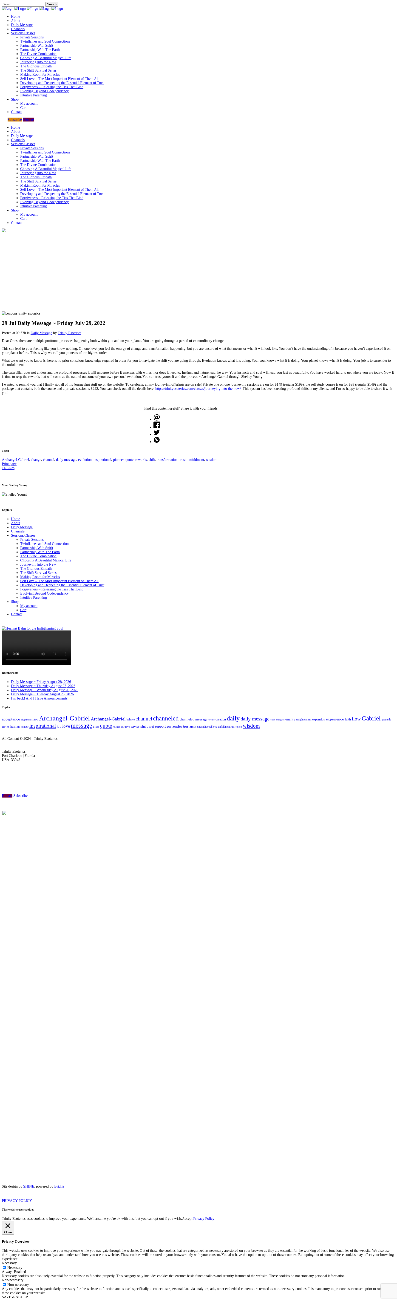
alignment (26, 719)
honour (24, 726)
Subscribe (15, 119)
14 (8, 468)
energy (290, 719)
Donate (28, 119)
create (211, 719)
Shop (15, 602)
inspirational (102, 460)
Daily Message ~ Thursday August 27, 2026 (43, 686)
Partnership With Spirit (36, 548)
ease (272, 719)
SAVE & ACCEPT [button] (16, 1297)
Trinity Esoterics (69, 333)
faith (348, 719)
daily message (66, 460)
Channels (18, 531)
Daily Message (41, 333)
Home (15, 519)
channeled (166, 718)
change (36, 460)
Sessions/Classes (23, 535)
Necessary (14, 1267)
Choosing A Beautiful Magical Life (45, 560)
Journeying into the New (38, 564)
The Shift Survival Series (38, 573)
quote (129, 460)
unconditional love (207, 726)
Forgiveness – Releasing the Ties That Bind (51, 589)
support (160, 726)
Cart (23, 610)
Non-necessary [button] (12, 1280)
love (66, 726)
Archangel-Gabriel (15, 460)
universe (236, 726)
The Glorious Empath (36, 568)
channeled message (193, 719)
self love (125, 727)
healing (15, 726)
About (15, 523)
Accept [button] (187, 1218)
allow (35, 719)
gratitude (386, 719)
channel (48, 460)
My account (28, 606)
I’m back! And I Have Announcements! (39, 698)
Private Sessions (32, 539)
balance (131, 719)
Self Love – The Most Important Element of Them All (59, 581)
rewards (141, 460)
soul (151, 726)
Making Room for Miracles (40, 577)
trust (182, 460)
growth (5, 726)
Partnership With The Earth (40, 552)
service (135, 726)
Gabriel (371, 718)
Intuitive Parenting (33, 597)
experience (335, 719)
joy (59, 726)
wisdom (211, 460)
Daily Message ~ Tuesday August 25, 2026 (42, 694)
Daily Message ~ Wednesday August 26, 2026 (44, 690)
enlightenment (303, 719)
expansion (318, 719)
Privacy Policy (203, 1218)
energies (280, 719)
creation (221, 719)
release (116, 726)
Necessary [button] (9, 1263)
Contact (16, 614)
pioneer (118, 460)
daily (233, 718)
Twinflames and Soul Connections (45, 544)
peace (96, 726)
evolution (85, 460)
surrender (174, 726)
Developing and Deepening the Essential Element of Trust (62, 585)
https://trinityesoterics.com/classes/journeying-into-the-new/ (198, 388)
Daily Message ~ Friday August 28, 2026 (41, 682)
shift (152, 460)
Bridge (59, 1186)
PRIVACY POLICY (17, 1201)
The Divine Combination (38, 556)
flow (356, 718)
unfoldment (195, 460)
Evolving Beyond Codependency (44, 593)
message (81, 725)
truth (193, 726)
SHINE (28, 1186)
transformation (167, 460)
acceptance (11, 719)
